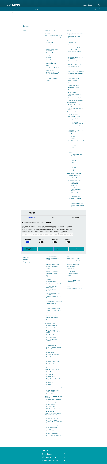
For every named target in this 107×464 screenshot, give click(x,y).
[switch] (41, 242)
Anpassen (58, 249)
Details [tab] (54, 217)
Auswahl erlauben (45, 249)
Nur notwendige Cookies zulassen (29, 249)
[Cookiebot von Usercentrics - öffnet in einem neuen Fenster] (28, 213)
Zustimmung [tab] (31, 217)
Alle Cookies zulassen (77, 249)
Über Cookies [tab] (75, 217)
